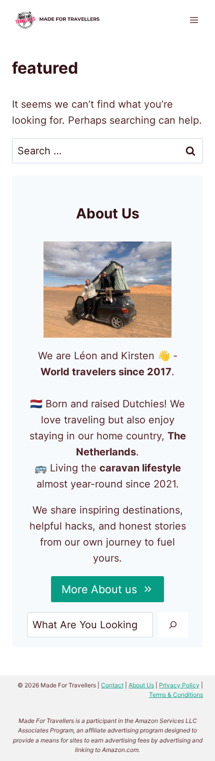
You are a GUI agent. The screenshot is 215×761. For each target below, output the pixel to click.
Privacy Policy (179, 685)
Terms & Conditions (176, 694)
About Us (141, 685)
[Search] (173, 624)
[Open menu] (193, 20)
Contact (112, 685)
